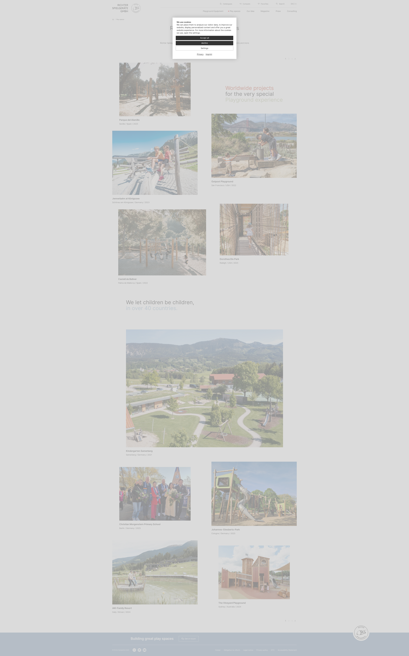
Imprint (209, 54)
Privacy (200, 54)
